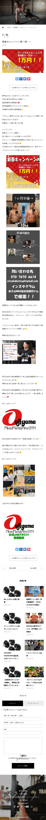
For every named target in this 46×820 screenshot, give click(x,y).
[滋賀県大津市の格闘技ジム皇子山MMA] (23, 3)
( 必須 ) (13, 715)
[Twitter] (18, 806)
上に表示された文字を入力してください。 (23, 758)
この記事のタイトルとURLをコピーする (23, 87)
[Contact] (31, 806)
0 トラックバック (33, 703)
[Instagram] (14, 806)
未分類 (4, 45)
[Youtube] (26, 806)
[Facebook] (22, 806)
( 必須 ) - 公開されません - (14, 722)
